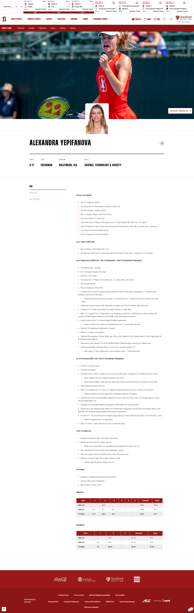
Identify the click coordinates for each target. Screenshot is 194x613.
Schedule (20, 28)
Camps (73, 28)
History (63, 28)
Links (35, 12)
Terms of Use (79, 595)
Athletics (61, 19)
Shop (148, 19)
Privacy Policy (65, 595)
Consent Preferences (71, 602)
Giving (85, 19)
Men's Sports (16, 19)
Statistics (42, 28)
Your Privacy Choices (127, 602)
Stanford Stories (100, 19)
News (53, 28)
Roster (31, 28)
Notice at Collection (91, 607)
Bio (31, 186)
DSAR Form (110, 602)
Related (33, 193)
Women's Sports (34, 19)
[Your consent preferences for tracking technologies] (4, 609)
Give (157, 19)
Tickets (49, 19)
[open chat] (190, 609)
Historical (35, 199)
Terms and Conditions (92, 602)
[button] (21, 6)
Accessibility (120, 595)
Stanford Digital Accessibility (101, 595)
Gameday (74, 19)
